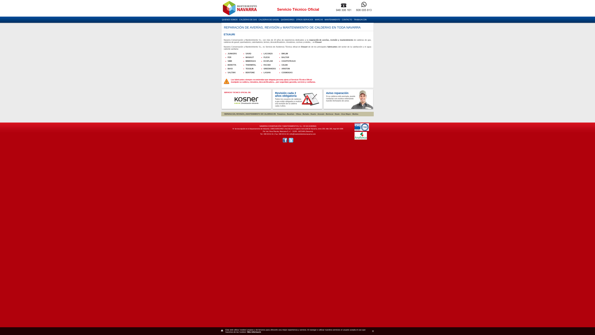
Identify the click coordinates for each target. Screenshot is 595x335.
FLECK (267, 57)
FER (229, 57)
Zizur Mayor (346, 114)
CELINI (285, 65)
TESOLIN (249, 69)
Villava (298, 114)
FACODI (267, 65)
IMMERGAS (251, 61)
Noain (337, 114)
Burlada (306, 114)
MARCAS (319, 20)
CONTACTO (347, 20)
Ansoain (320, 114)
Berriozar (329, 114)
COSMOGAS (287, 72)
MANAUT (250, 57)
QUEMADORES (287, 20)
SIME (230, 61)
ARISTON (286, 69)
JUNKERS (232, 54)
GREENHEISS (270, 69)
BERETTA (232, 65)
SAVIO (248, 54)
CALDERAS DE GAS (248, 20)
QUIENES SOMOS (230, 20)
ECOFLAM (268, 61)
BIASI (230, 69)
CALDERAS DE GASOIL (269, 20)
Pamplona (281, 114)
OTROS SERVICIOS (304, 20)
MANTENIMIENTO (332, 20)
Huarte (313, 114)
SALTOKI (232, 72)
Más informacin (254, 332)
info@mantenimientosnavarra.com (303, 134)
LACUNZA (268, 54)
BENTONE (250, 72)
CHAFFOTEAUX (289, 61)
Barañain (290, 114)
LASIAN (267, 72)
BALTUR (285, 57)
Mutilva (355, 114)
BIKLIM (285, 54)
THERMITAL (251, 65)
